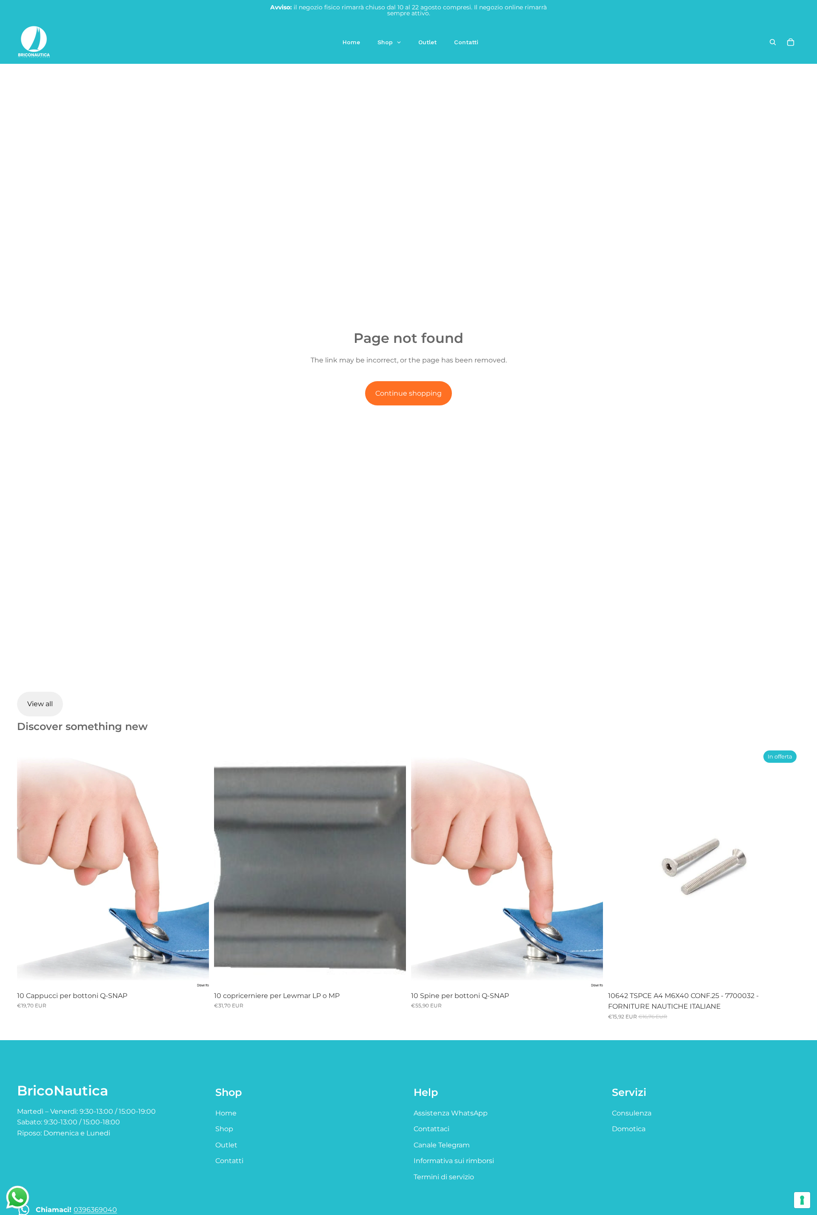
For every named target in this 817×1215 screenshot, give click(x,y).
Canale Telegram (442, 1145)
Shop (224, 1129)
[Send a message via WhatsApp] (17, 1197)
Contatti (229, 1161)
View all (40, 704)
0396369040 (95, 1210)
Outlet (226, 1145)
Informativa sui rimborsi (454, 1161)
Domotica (629, 1129)
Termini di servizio (444, 1177)
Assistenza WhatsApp (451, 1113)
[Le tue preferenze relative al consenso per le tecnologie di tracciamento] (802, 1200)
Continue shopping (408, 393)
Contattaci (431, 1129)
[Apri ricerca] (772, 42)
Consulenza (631, 1113)
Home (226, 1113)
